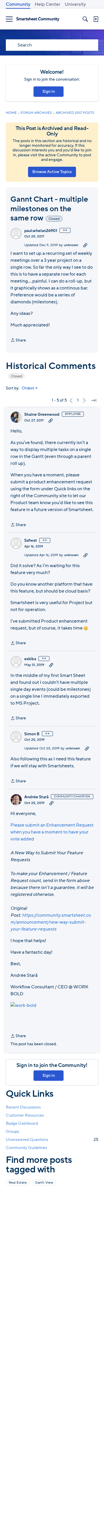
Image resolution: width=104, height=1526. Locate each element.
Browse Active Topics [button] (52, 171)
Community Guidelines (26, 1147)
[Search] (85, 19)
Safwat (30, 540)
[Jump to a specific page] (93, 400)
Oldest (28, 388)
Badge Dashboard (22, 1123)
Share (18, 340)
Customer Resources (25, 1115)
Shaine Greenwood (42, 414)
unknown (71, 245)
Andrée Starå (36, 797)
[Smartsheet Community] (38, 19)
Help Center (47, 4)
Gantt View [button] (44, 1182)
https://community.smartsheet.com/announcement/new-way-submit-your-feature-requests (50, 922)
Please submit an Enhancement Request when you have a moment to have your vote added (52, 832)
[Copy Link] (85, 245)
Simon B (32, 734)
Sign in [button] (48, 91)
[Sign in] (95, 19)
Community (18, 4)
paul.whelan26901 (40, 230)
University (75, 4)
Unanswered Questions (52, 1139)
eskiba (30, 659)
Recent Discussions (23, 1107)
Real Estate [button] (18, 1182)
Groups (12, 1131)
